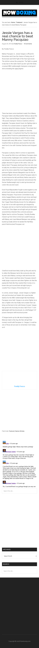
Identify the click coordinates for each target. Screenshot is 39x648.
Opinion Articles (19, 431)
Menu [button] (21, 2)
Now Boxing (19, 13)
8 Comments (28, 44)
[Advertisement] (19, 91)
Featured (11, 431)
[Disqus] (19, 464)
